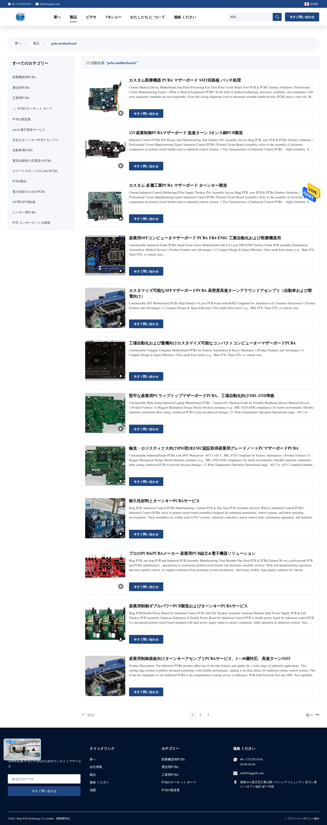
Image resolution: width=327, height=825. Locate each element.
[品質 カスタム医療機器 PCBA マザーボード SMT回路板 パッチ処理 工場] (105, 97)
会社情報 (96, 767)
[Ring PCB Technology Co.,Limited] (21, 17)
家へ (57, 16)
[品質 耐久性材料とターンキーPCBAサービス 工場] (105, 518)
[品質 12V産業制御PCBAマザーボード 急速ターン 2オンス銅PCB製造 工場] (105, 150)
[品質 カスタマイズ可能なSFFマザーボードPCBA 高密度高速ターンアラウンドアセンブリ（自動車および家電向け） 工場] (105, 308)
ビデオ (91, 16)
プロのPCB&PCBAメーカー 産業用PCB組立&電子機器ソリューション (192, 553)
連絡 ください (185, 16)
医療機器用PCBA (173, 759)
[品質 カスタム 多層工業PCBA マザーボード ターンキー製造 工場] (105, 202)
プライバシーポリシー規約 (303, 818)
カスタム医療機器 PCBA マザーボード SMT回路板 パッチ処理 (185, 80)
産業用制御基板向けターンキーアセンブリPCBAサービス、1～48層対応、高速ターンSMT (210, 658)
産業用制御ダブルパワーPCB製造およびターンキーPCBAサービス (188, 606)
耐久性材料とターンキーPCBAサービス (164, 501)
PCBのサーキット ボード (178, 782)
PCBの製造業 (170, 790)
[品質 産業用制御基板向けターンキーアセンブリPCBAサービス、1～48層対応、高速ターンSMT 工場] (105, 676)
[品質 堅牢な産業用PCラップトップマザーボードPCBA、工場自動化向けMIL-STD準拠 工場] (105, 413)
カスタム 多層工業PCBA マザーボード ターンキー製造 (178, 185)
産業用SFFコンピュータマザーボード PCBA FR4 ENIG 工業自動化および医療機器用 (205, 238)
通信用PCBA (170, 767)
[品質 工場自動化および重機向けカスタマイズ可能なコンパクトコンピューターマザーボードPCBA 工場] (105, 360)
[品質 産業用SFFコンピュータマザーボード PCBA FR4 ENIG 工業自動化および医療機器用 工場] (105, 255)
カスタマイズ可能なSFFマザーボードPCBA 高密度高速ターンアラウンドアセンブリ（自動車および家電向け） (220, 293)
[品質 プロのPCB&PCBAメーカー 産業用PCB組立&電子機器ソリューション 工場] (105, 571)
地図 (93, 790)
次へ (309, 714)
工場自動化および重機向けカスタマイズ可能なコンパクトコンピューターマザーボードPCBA (212, 343)
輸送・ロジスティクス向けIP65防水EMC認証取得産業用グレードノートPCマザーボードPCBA (214, 448)
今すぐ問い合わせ (302, 16)
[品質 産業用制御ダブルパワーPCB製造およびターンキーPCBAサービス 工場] (105, 623)
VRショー (113, 16)
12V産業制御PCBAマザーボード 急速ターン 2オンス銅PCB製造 (186, 132)
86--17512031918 (251, 759)
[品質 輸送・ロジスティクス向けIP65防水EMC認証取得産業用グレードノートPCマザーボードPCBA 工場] (105, 465)
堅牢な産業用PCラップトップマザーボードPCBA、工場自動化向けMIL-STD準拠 (201, 395)
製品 (73, 16)
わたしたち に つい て (147, 16)
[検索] (277, 17)
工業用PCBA (170, 774)
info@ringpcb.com (50, 4)
